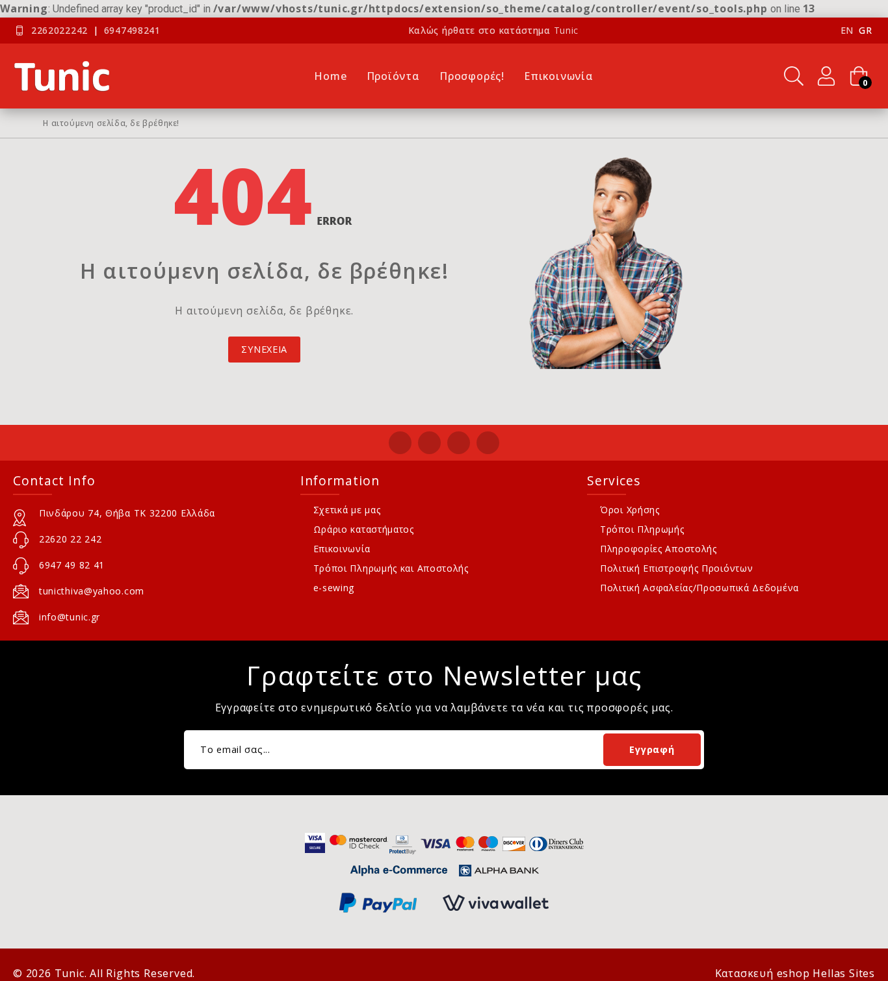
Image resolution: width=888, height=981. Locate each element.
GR (865, 30)
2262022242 (59, 30)
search (794, 76)
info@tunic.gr (69, 617)
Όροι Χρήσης (630, 509)
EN (847, 30)
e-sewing (334, 587)
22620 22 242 (70, 539)
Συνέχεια (264, 349)
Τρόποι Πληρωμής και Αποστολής (391, 568)
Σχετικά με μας (347, 509)
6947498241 (132, 30)
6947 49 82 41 (72, 565)
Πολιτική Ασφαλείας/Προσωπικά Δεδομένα (699, 587)
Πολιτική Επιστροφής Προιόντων (676, 568)
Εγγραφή (651, 749)
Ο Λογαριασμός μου (826, 76)
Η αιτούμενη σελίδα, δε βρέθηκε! (111, 123)
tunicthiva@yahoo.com (91, 591)
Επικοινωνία (342, 548)
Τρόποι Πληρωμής (642, 529)
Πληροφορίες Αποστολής (658, 548)
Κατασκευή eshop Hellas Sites (795, 973)
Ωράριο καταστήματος (363, 529)
